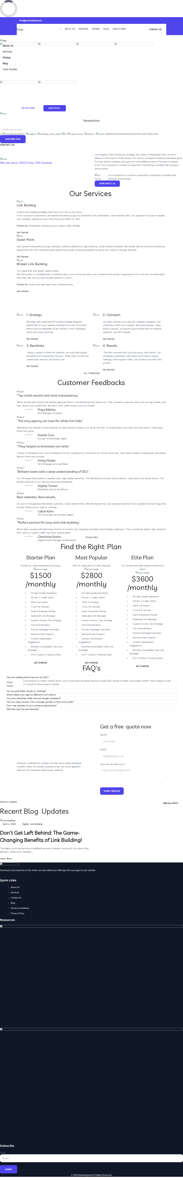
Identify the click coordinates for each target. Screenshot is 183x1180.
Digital (25, 824)
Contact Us (155, 29)
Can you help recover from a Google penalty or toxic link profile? (40, 702)
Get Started (23, 232)
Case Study (54, 108)
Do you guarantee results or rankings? (26, 691)
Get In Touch (28, 108)
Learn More (6, 858)
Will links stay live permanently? (23, 709)
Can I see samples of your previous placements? (32, 705)
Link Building (36, 824)
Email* (103, 749)
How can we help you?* (112, 764)
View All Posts (170, 803)
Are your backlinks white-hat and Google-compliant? (34, 698)
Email (2, 1152)
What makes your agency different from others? (31, 694)
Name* (103, 734)
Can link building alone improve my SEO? (28, 677)
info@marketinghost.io (30, 20)
